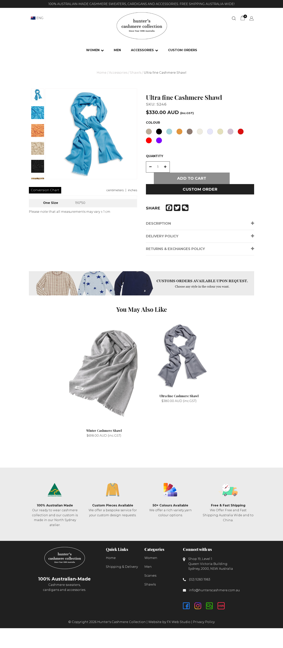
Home (101, 72)
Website (155, 622)
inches (132, 190)
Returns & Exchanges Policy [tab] (175, 249)
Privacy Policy (204, 622)
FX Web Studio (178, 622)
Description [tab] (158, 223)
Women (93, 50)
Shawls (135, 72)
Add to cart (191, 178)
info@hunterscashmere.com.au (214, 590)
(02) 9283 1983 (199, 579)
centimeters (115, 190)
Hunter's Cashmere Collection (121, 622)
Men (117, 50)
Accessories (142, 50)
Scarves (150, 575)
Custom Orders (182, 50)
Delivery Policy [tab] (162, 236)
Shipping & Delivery (122, 567)
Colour (153, 122)
